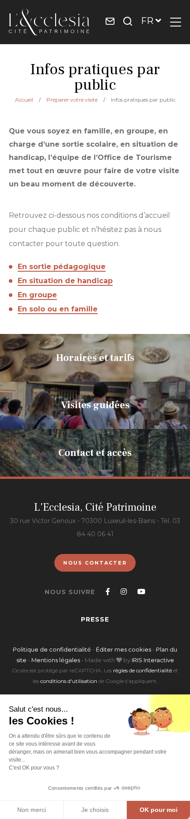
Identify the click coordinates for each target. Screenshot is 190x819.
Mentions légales (55, 660)
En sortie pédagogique (62, 266)
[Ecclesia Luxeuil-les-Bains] (49, 22)
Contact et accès (95, 453)
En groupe (37, 295)
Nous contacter (95, 563)
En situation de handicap (65, 281)
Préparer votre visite (72, 99)
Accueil (24, 99)
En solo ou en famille (58, 309)
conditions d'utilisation (68, 681)
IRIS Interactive (153, 660)
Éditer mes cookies (124, 649)
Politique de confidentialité (52, 649)
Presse (95, 619)
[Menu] (175, 22)
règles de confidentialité (142, 670)
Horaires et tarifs (95, 358)
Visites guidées (95, 405)
